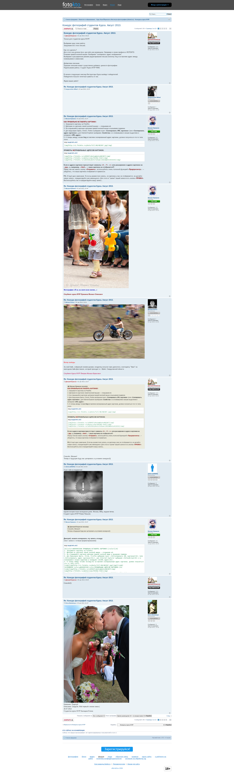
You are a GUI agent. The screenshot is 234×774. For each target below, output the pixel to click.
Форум (112, 5)
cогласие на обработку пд (135, 758)
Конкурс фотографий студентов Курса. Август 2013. (92, 25)
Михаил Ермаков (70, 118)
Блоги (98, 5)
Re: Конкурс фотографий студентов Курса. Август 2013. (88, 87)
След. (168, 716)
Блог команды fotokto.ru (102, 764)
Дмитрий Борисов (70, 35)
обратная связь (122, 757)
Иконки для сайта (133, 764)
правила (135, 757)
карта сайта (146, 757)
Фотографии (88, 5)
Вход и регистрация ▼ (160, 5)
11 (170, 28)
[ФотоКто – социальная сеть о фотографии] (71, 3)
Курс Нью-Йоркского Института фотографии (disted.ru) (115, 19)
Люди (119, 5)
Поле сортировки (111, 715)
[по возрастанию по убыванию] (142, 715)
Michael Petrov (69, 302)
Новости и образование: (87, 19)
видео (92, 757)
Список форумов (72, 19)
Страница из (151, 28)
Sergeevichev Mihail (71, 89)
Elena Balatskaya (70, 603)
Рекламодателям (119, 764)
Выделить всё (73, 142)
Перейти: (113, 724)
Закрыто (65, 28)
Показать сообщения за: (85, 715)
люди (110, 757)
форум (101, 757)
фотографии (73, 757)
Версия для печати (169, 19)
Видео (105, 5)
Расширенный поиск (165, 16)
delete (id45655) (70, 466)
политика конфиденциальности (109, 758)
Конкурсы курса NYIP (142, 19)
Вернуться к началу (169, 83)
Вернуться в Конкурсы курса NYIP (74, 724)
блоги (84, 757)
